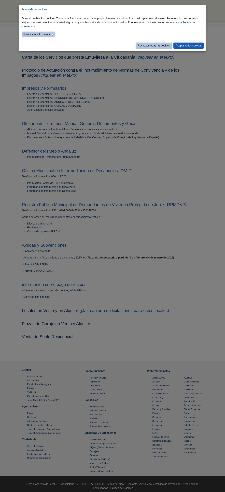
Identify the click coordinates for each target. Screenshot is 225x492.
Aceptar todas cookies (188, 45)
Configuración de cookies (36, 34)
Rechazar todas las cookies (154, 45)
